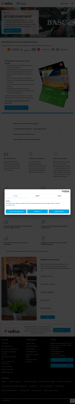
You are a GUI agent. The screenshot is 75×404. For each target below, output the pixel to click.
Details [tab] (37, 195)
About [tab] (59, 195)
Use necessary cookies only (16, 211)
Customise (36, 211)
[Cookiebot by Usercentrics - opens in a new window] (63, 191)
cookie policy (11, 205)
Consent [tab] (15, 195)
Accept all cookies (59, 211)
